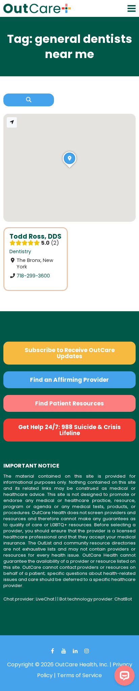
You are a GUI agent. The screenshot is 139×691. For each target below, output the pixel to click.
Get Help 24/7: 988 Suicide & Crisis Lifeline (69, 430)
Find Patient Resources (69, 403)
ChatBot (123, 599)
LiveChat (45, 599)
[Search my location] (12, 122)
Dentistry (20, 251)
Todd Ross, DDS (35, 236)
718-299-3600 (33, 275)
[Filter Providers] (28, 100)
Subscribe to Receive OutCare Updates (70, 353)
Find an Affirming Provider (69, 380)
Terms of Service (79, 675)
